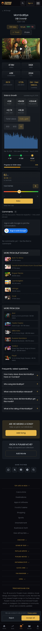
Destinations (21, 497)
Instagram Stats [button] (21, 562)
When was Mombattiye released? (18, 391)
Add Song (21, 433)
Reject (11, 618)
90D (15, 126)
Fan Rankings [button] (21, 573)
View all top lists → (21, 533)
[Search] (22, 3)
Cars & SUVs (21, 492)
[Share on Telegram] (27, 469)
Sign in (30, 3)
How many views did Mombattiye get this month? (19, 400)
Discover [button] (21, 540)
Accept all (30, 618)
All (21, 126)
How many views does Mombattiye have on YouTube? (19, 375)
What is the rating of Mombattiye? (18, 408)
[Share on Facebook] (21, 469)
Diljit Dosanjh (21, 18)
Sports (21, 518)
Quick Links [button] (21, 568)
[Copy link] (33, 469)
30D (7, 126)
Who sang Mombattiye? (14, 384)
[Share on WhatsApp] (8, 469)
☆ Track (15, 32)
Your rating (8, 186)
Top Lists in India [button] (21, 486)
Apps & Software (21, 502)
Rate (18, 201)
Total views (11, 119)
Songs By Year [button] (21, 545)
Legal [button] (21, 579)
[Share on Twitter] (14, 469)
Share (27, 32)
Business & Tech (21, 528)
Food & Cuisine (21, 507)
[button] (21, 48)
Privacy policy (32, 613)
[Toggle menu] (38, 3)
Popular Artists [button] (21, 551)
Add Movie (21, 453)
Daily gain (24, 119)
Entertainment (21, 523)
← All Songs (6, 10)
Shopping (21, 512)
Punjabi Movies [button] (21, 557)
